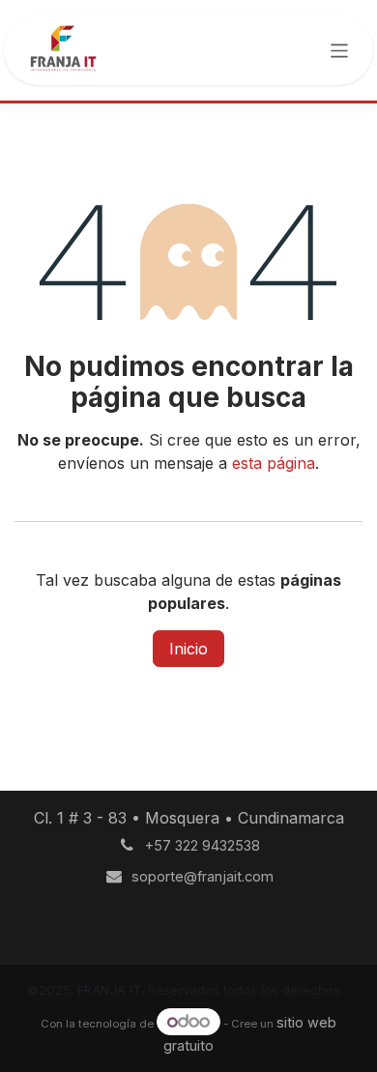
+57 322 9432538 (202, 845)
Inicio (188, 648)
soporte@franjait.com (202, 876)
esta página (273, 463)
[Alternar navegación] (339, 50)
